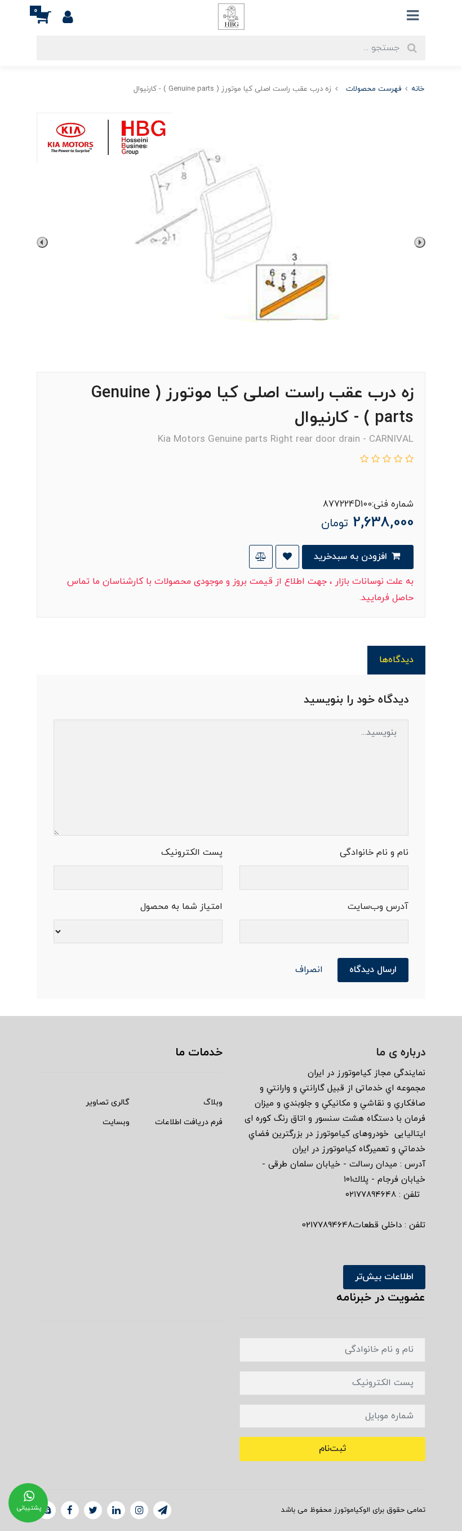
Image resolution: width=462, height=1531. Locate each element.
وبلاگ (213, 1102)
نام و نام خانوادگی (374, 852)
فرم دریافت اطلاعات (189, 1122)
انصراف (309, 970)
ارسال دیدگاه (373, 970)
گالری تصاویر (108, 1102)
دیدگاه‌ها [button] (396, 660)
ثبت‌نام (332, 1449)
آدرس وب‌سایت (378, 906)
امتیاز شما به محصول (181, 906)
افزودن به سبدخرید (352, 557)
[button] (50, 16)
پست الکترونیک (192, 852)
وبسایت (116, 1122)
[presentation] (419, 242)
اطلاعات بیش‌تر (384, 1277)
